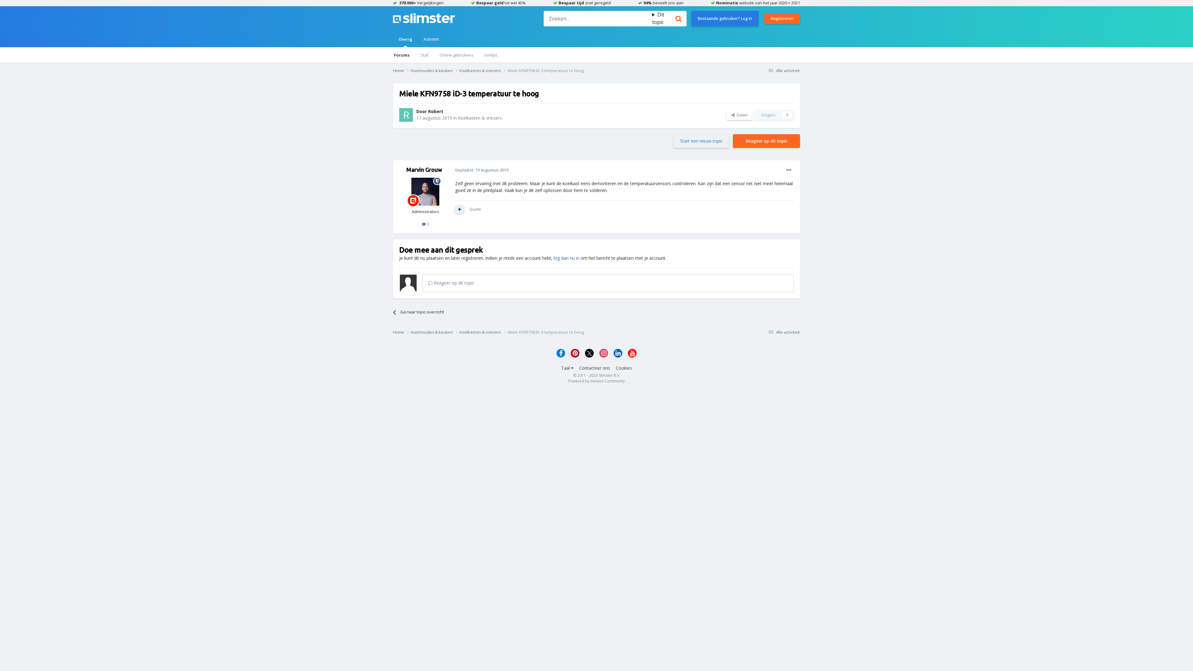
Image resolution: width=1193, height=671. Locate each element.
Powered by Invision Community (596, 381)
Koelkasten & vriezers (480, 118)
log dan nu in (566, 258)
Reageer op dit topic (766, 141)
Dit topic (658, 18)
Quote (475, 209)
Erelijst (491, 55)
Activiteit (431, 39)
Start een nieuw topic (701, 141)
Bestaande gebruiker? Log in (725, 18)
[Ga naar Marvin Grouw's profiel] (425, 192)
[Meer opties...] (789, 170)
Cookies (624, 368)
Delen (741, 115)
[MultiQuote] (459, 209)
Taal (566, 368)
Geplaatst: (481, 170)
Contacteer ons (594, 368)
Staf (424, 55)
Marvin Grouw (424, 170)
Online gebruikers (456, 55)
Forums (401, 55)
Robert (435, 111)
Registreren (782, 18)
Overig (405, 39)
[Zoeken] (678, 18)
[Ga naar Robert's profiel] (406, 115)
